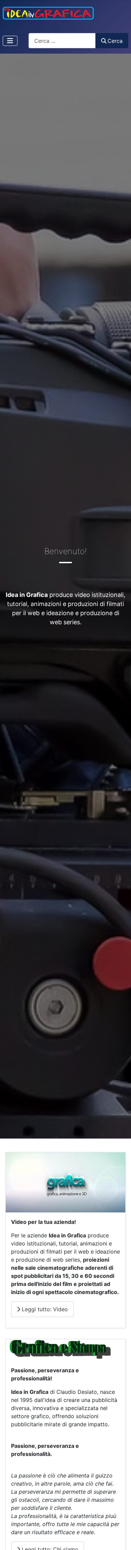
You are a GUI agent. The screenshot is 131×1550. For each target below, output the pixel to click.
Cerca (115, 40)
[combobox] (62, 40)
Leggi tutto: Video (44, 1309)
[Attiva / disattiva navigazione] (10, 41)
